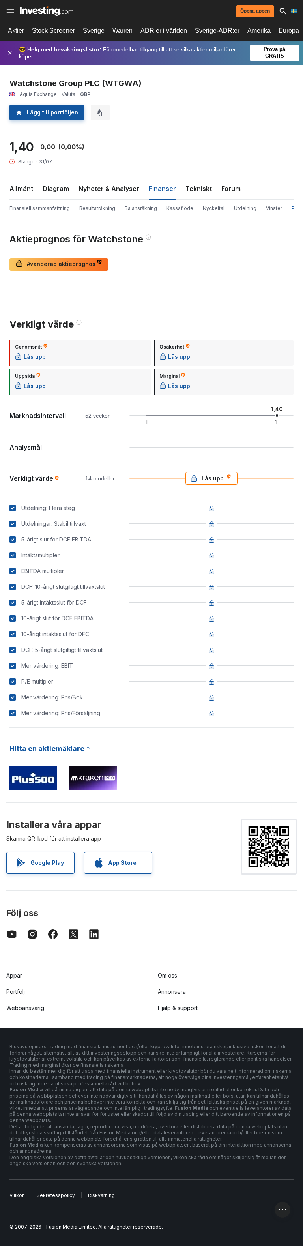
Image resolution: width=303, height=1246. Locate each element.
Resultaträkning (97, 208)
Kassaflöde (179, 208)
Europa (289, 30)
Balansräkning (141, 208)
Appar (14, 975)
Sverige (94, 30)
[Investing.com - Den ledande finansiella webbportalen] (46, 11)
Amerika (259, 30)
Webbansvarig (25, 1007)
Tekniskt (198, 189)
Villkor (16, 1195)
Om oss (167, 975)
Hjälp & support (178, 1007)
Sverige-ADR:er (217, 30)
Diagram (56, 189)
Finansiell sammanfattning (39, 208)
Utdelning (245, 208)
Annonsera (172, 991)
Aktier (16, 30)
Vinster (274, 208)
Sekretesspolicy (56, 1195)
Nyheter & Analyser (109, 189)
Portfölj (15, 991)
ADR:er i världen (163, 30)
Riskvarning (101, 1195)
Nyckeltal (213, 208)
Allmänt (21, 189)
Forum (231, 189)
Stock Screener (53, 30)
